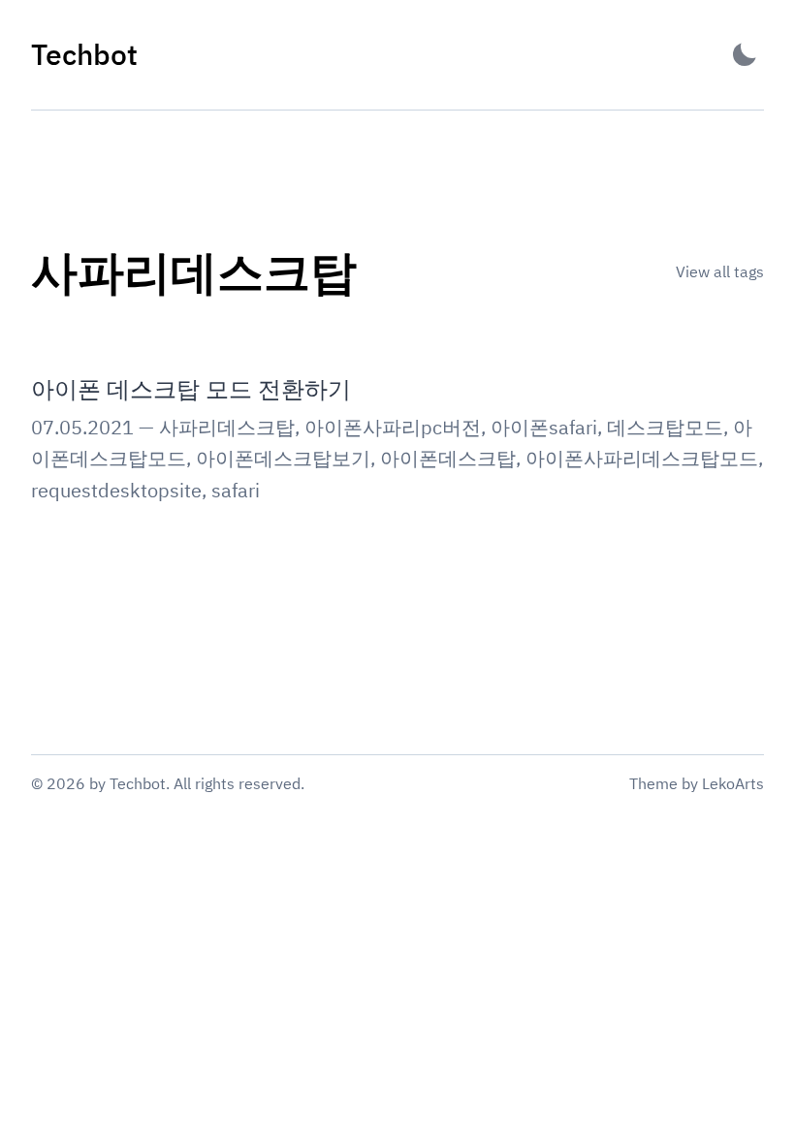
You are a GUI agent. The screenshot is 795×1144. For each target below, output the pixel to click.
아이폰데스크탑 (448, 458)
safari (235, 490)
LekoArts (733, 783)
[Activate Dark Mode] (744, 55)
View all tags (720, 271)
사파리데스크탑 (227, 427)
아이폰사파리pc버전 (392, 427)
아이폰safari (544, 427)
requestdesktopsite (116, 490)
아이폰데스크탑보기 (283, 458)
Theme (653, 783)
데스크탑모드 (665, 427)
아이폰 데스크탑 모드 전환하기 (191, 388)
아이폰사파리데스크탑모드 (641, 458)
